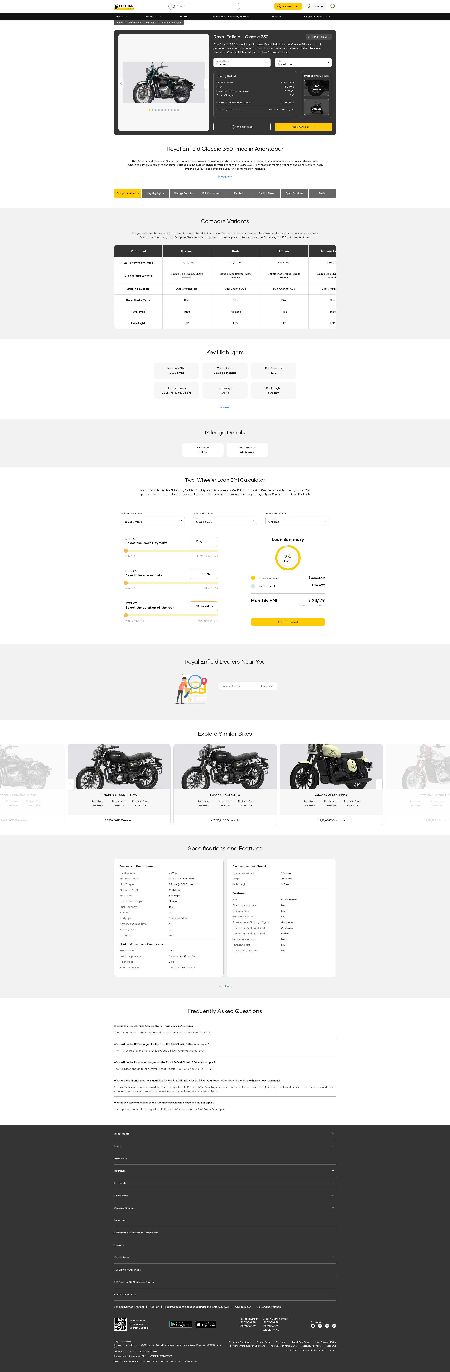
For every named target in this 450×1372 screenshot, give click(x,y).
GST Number (243, 1306)
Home (120, 22)
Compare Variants (128, 193)
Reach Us (331, 1345)
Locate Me (267, 686)
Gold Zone (120, 1158)
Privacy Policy (263, 1342)
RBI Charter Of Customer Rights (134, 1281)
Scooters (151, 16)
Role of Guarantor (125, 1294)
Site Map (280, 1342)
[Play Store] (180, 1324)
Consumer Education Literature (249, 1345)
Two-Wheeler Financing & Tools (230, 16)
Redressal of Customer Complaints (136, 1232)
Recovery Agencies (311, 1345)
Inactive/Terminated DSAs (283, 1345)
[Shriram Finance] (124, 6)
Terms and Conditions (240, 1342)
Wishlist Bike (244, 126)
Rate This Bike (321, 36)
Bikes (119, 16)
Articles (276, 16)
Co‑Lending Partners (269, 1306)
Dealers (239, 193)
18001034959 (248, 1322)
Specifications (294, 193)
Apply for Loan (300, 126)
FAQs (322, 193)
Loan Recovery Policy (325, 1342)
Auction (154, 1306)
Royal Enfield (134, 22)
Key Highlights (155, 193)
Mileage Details (183, 193)
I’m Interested (288, 621)
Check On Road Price (317, 16)
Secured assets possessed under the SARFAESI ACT (197, 1306)
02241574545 (271, 1329)
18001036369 (248, 1325)
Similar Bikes (266, 193)
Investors (120, 1220)
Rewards (119, 1244)
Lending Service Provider (129, 1306)
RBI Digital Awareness (127, 1269)
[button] (149, 110)
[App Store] (206, 1324)
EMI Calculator (211, 193)
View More (225, 176)
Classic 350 (150, 22)
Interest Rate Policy (300, 1342)
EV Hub (184, 16)
